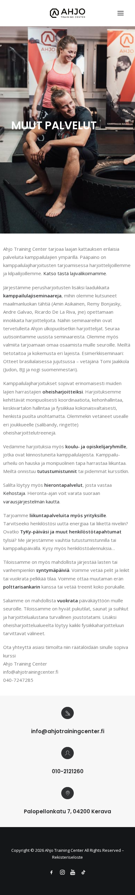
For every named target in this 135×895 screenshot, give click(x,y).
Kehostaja (14, 493)
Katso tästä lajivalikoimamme (74, 273)
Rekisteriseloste (67, 857)
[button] (120, 13)
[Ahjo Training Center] (67, 13)
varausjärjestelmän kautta (31, 501)
